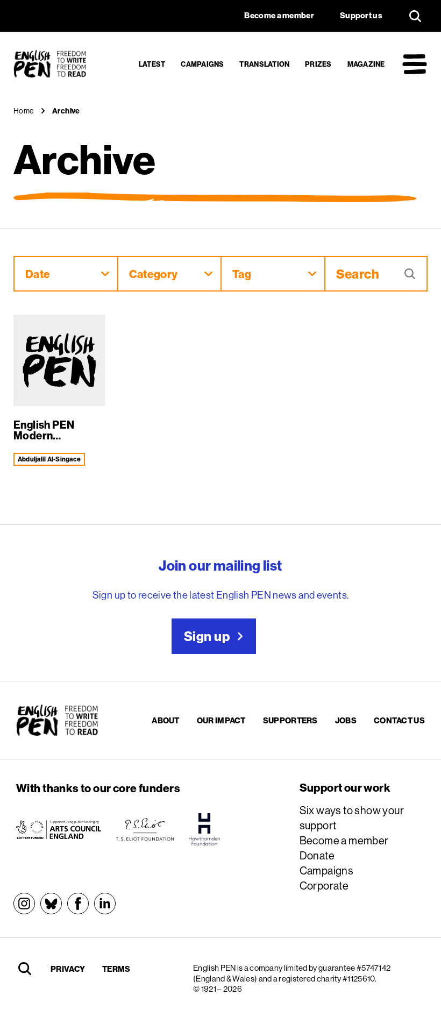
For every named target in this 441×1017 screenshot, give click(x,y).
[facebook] (78, 903)
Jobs (346, 720)
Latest (152, 64)
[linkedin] (105, 903)
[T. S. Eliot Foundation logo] (145, 829)
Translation (264, 64)
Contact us (399, 720)
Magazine (366, 64)
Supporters (290, 720)
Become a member (344, 840)
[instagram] (24, 903)
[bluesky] (51, 903)
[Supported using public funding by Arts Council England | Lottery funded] (58, 829)
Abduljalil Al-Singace (49, 459)
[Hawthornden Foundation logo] (204, 829)
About (166, 720)
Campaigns (202, 64)
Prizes (318, 64)
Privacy (68, 969)
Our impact (221, 720)
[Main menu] (414, 64)
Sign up (207, 636)
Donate (317, 855)
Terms (116, 969)
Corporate (324, 885)
